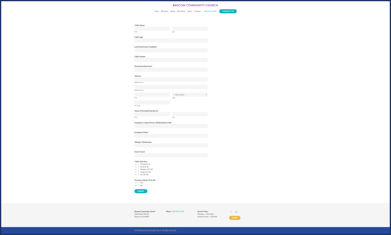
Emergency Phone (141, 132)
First (135, 32)
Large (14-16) (145, 172)
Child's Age (139, 37)
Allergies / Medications (143, 142)
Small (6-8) (144, 167)
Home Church (139, 152)
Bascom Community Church (195, 5)
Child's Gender (140, 56)
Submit (140, 191)
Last (173, 32)
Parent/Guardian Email (143, 66)
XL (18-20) (144, 174)
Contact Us (228, 11)
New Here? (181, 11)
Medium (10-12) (146, 169)
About (172, 11)
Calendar (197, 11)
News (190, 11)
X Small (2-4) (145, 164)
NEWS (234, 218)
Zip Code (137, 105)
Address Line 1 (139, 82)
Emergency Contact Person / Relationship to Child (153, 123)
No (141, 185)
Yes (141, 183)
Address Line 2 (139, 90)
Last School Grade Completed (146, 47)
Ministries (164, 11)
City (135, 98)
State (173, 98)
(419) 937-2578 (210, 11)
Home (156, 11)
